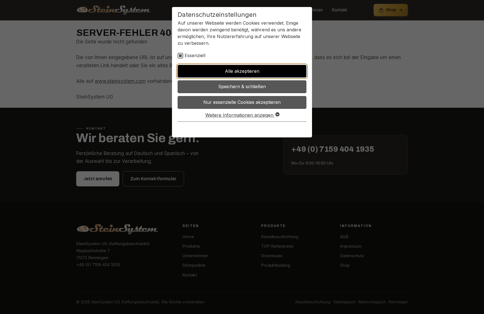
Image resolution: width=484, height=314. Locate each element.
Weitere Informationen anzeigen (240, 115)
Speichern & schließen (242, 86)
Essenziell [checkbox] (195, 55)
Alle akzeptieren (242, 71)
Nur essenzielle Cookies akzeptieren (242, 102)
